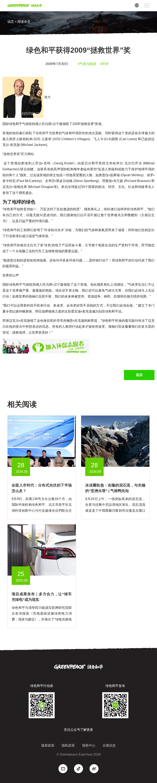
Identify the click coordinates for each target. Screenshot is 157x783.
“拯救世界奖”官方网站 (18, 154)
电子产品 (61, 245)
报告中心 (88, 745)
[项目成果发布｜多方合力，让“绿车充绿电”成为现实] (42, 549)
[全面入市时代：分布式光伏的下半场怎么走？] (42, 441)
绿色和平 (42, 133)
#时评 (104, 64)
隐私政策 (68, 745)
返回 (139, 375)
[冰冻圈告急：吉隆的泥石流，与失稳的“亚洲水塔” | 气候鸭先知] (115, 441)
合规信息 (109, 745)
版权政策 (47, 745)
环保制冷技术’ (54, 230)
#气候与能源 (87, 64)
